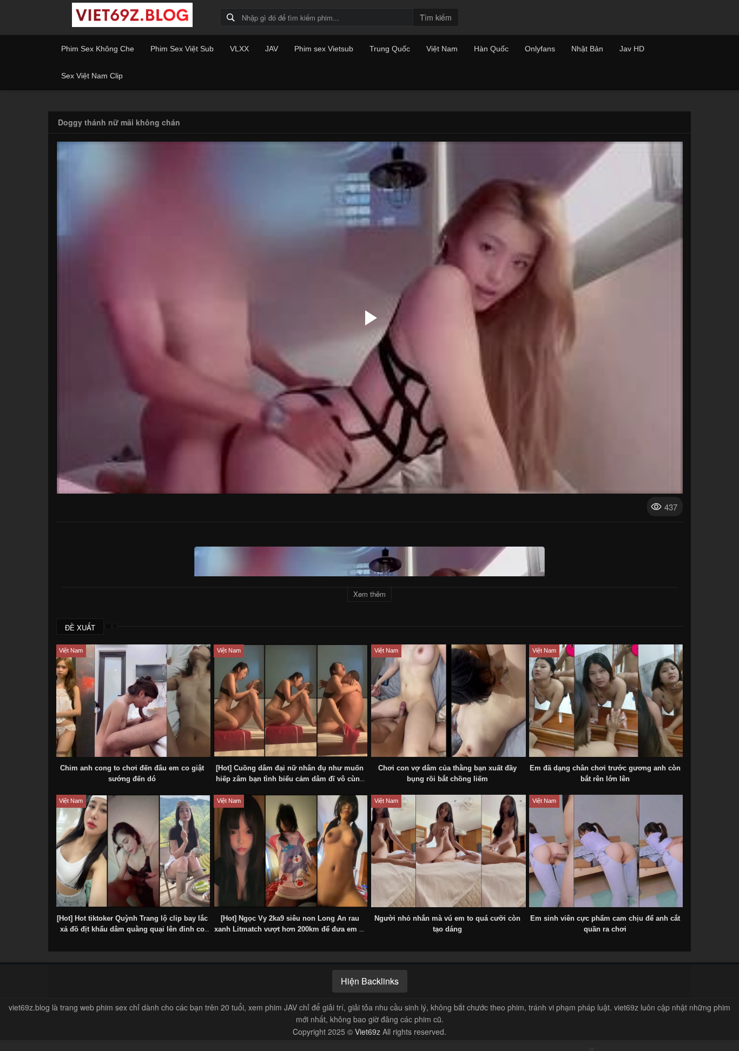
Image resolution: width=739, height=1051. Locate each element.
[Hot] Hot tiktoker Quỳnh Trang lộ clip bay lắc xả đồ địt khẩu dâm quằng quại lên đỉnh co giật (132, 929)
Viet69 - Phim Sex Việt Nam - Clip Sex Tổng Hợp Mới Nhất (132, 15)
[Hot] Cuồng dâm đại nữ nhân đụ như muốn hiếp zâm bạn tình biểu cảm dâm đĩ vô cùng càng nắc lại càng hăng (290, 779)
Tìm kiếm (436, 17)
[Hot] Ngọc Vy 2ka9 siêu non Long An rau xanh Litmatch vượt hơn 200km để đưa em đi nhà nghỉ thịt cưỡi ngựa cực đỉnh (290, 929)
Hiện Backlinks (370, 981)
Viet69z (367, 1031)
